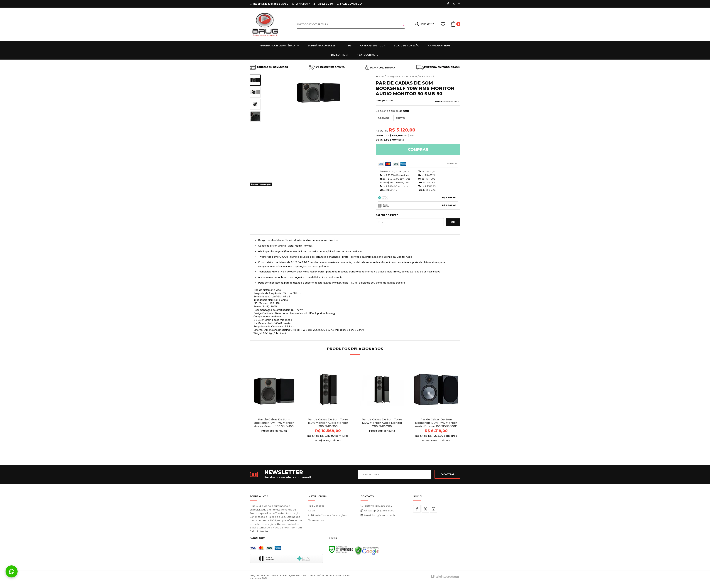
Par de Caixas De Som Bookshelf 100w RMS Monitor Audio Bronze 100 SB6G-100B (436, 423)
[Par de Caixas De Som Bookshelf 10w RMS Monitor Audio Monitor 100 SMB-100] (274, 408)
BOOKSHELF (425, 76)
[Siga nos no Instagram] (459, 3)
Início (381, 76)
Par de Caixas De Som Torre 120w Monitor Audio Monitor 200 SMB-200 (382, 423)
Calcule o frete (387, 215)
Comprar (418, 149)
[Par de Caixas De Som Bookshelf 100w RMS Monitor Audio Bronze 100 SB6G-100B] (436, 408)
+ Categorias (392, 76)
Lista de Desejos (262, 184)
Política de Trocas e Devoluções (327, 515)
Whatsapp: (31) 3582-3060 (378, 510)
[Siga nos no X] (453, 3)
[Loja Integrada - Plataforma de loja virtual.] (444, 576)
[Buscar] (400, 24)
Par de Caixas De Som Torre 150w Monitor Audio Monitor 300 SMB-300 (328, 423)
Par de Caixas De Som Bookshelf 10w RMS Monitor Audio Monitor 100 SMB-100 (274, 423)
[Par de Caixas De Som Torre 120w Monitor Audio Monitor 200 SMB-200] (382, 408)
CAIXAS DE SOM (409, 76)
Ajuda (311, 510)
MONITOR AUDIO (451, 101)
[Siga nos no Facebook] (448, 3)
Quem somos (316, 520)
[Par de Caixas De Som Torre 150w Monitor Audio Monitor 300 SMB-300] (328, 408)
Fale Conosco (316, 505)
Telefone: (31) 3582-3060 (377, 505)
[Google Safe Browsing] (367, 551)
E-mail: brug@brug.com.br (379, 515)
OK (453, 222)
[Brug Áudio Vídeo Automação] (271, 24)
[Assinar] (447, 474)
